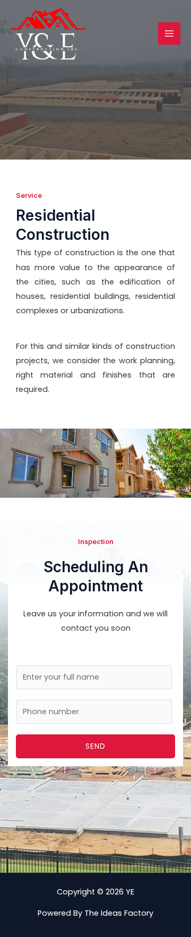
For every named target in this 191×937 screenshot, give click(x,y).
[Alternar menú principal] (169, 33)
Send (95, 746)
